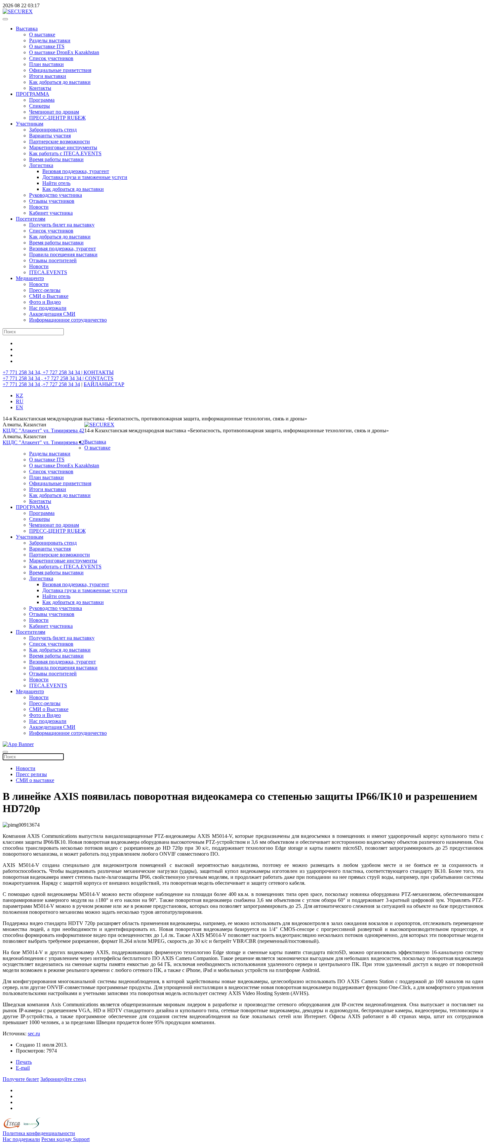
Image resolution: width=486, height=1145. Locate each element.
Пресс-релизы (45, 290)
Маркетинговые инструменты (63, 147)
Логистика (41, 165)
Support (81, 1139)
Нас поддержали (47, 308)
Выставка (27, 28)
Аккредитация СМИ (52, 314)
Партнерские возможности (59, 141)
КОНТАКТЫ (99, 372)
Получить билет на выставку (62, 225)
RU (19, 401)
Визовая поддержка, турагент (75, 171)
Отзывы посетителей (53, 260)
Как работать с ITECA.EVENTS (65, 153)
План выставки (46, 64)
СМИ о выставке (35, 780)
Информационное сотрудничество (68, 320)
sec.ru (34, 1033)
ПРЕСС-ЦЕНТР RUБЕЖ (57, 118)
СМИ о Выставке (48, 296)
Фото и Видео (45, 302)
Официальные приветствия (60, 70)
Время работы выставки (56, 159)
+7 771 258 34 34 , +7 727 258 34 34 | (44, 378)
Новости (39, 207)
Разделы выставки (49, 40)
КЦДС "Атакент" (23, 430)
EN (19, 407)
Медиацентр (30, 278)
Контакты (40, 88)
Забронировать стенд (53, 129)
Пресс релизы (31, 774)
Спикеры (39, 106)
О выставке (42, 34)
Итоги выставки (47, 76)
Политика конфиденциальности (39, 1133)
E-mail (23, 1068)
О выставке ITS (46, 46)
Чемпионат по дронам (54, 112)
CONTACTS (99, 378)
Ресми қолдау (57, 1139)
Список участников (51, 58)
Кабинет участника (51, 213)
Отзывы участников (51, 201)
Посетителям (30, 219)
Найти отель (56, 183)
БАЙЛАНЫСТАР (104, 384)
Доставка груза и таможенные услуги (84, 177)
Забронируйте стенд (63, 1079)
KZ (19, 395)
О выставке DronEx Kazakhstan (64, 52)
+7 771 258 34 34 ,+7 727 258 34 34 (41, 384)
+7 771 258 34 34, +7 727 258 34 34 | (43, 372)
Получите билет (21, 1079)
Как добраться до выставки (60, 82)
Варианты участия (50, 135)
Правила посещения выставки (63, 254)
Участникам (29, 123)
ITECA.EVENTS (48, 272)
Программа (42, 100)
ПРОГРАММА (32, 94)
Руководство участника (55, 195)
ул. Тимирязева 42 (63, 430)
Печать (24, 1062)
